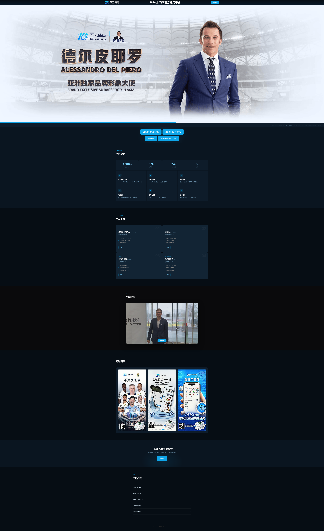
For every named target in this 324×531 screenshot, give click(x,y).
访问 (121, 274)
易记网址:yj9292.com (168, 139)
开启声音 (162, 340)
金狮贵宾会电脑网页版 (151, 132)
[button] (152, 429)
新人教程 (151, 139)
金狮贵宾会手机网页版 (173, 132)
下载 (121, 247)
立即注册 (215, 2)
